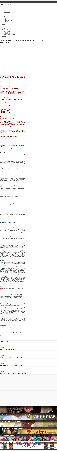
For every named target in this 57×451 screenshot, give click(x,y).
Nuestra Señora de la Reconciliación (10, 34)
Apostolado (4, 35)
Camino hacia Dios (7, 12)
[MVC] (1, 4)
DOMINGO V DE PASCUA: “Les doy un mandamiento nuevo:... (13, 373)
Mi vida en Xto (6, 16)
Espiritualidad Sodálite (7, 33)
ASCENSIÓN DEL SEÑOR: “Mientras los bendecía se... (11, 365)
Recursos (3, 11)
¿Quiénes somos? (5, 29)
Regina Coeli (6, 26)
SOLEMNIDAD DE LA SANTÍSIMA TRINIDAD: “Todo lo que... (13, 357)
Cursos (5, 22)
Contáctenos (4, 36)
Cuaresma (5, 14)
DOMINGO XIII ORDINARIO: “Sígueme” (8, 349)
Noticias (3, 24)
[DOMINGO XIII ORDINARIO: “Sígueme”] (3, 346)
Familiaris (5, 18)
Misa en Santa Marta (7, 28)
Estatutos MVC (6, 32)
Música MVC (6, 17)
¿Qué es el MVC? (6, 30)
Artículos (5, 19)
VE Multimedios (24, 449)
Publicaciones (6, 21)
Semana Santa (6, 15)
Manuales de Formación (8, 20)
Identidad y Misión (7, 31)
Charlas (5, 23)
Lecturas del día (6, 13)
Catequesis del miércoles (8, 27)
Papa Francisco (4, 25)
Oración (6, 347)
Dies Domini (2, 38)
